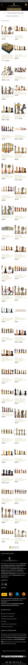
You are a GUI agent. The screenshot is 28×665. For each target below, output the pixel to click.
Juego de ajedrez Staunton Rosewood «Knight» (20, 461)
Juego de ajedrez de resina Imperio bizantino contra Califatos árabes (7, 501)
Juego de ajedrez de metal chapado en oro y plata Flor (20, 319)
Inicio (5, 13)
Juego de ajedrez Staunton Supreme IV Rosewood (7, 256)
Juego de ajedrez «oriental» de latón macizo (20, 237)
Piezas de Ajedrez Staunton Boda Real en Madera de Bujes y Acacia (20, 257)
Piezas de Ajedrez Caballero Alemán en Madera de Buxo (6, 117)
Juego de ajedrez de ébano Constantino (7, 461)
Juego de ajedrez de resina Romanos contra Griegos (7, 400)
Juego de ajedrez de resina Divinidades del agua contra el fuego (7, 380)
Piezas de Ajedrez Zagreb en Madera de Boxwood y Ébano (7, 360)
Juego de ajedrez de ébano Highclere (20, 57)
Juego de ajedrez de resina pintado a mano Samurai (20, 78)
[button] (2, 4)
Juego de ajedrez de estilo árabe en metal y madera (7, 177)
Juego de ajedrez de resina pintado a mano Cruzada (7, 339)
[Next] (18, 547)
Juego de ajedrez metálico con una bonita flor (20, 197)
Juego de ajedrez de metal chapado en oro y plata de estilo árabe (20, 440)
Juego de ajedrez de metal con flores (20, 298)
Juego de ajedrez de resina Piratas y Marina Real (7, 137)
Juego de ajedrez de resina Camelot (7, 540)
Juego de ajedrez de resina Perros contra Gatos (20, 277)
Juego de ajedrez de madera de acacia (19, 37)
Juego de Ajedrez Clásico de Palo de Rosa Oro (20, 137)
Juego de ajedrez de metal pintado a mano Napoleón (7, 415)
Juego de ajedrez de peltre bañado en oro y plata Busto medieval (7, 440)
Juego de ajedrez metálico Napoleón (7, 218)
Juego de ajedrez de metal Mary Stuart (7, 97)
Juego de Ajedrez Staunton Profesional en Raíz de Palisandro (7, 198)
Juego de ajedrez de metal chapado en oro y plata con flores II (7, 157)
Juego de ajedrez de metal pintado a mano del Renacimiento (7, 299)
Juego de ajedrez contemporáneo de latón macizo (20, 540)
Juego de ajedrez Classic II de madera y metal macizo (20, 93)
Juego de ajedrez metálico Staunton (7, 37)
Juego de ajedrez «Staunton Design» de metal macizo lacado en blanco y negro (7, 278)
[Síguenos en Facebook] (2, 584)
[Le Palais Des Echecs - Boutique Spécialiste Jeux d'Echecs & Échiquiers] (14, 4)
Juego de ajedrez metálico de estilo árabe (7, 521)
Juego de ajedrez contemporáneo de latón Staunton (20, 157)
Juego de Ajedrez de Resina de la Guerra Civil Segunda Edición (20, 360)
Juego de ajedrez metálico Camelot (7, 78)
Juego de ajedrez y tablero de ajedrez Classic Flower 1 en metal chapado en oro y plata (7, 58)
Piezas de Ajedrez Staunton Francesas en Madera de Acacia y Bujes (20, 177)
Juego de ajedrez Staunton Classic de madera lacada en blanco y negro (7, 319)
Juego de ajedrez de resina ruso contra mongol (20, 218)
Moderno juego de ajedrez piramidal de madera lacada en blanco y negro (20, 401)
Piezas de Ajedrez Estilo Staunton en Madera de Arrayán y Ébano (20, 339)
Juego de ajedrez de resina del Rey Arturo (20, 521)
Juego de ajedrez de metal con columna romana (20, 421)
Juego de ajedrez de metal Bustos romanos (7, 237)
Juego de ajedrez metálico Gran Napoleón (20, 117)
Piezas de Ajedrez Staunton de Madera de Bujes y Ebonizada (7, 480)
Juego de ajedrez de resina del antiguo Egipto (20, 380)
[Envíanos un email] (5, 584)
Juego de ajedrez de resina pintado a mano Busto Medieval (20, 501)
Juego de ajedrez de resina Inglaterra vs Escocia (20, 480)
